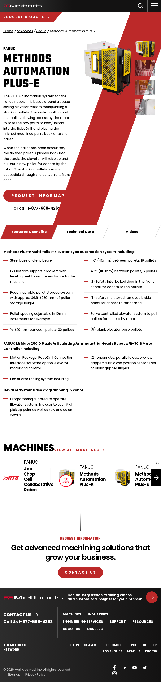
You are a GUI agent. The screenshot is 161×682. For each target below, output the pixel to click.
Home (8, 31)
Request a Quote (23, 16)
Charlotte (92, 645)
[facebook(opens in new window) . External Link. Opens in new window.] (114, 667)
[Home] (23, 6)
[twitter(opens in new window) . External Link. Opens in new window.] (144, 667)
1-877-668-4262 (43, 208)
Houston (150, 645)
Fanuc (41, 31)
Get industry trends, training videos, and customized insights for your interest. (105, 597)
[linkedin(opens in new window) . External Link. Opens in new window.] (124, 667)
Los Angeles (112, 651)
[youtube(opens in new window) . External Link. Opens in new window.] (134, 667)
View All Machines (76, 449)
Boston (72, 645)
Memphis (133, 651)
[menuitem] (71, 614)
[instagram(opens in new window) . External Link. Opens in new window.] (114, 673)
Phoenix (151, 651)
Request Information (43, 195)
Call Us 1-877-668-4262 (27, 622)
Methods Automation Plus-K (93, 479)
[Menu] (154, 6)
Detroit (132, 645)
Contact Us (80, 572)
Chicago (113, 645)
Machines (25, 31)
